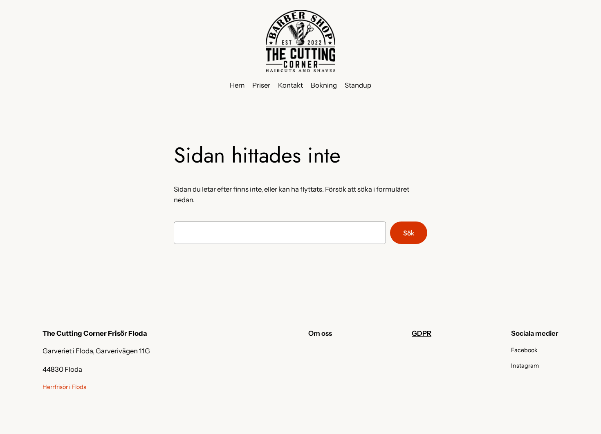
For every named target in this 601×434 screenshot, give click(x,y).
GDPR (421, 333)
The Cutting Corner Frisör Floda (95, 333)
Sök (408, 233)
